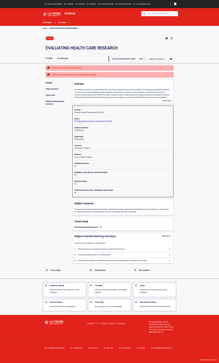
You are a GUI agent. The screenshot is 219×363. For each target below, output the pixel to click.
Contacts (94, 348)
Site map (110, 348)
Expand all (166, 236)
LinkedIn (112, 323)
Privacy (142, 348)
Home (45, 28)
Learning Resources (143, 4)
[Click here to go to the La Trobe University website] (52, 14)
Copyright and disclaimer (163, 348)
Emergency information (55, 348)
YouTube (103, 323)
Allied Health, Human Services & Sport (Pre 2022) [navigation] (94, 121)
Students (81, 4)
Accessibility (126, 348)
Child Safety (77, 348)
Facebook (90, 323)
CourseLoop (213, 360)
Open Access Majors (54, 4)
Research (93, 4)
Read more (167, 101)
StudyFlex (70, 4)
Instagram (121, 323)
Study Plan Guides (107, 4)
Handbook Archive (125, 4)
